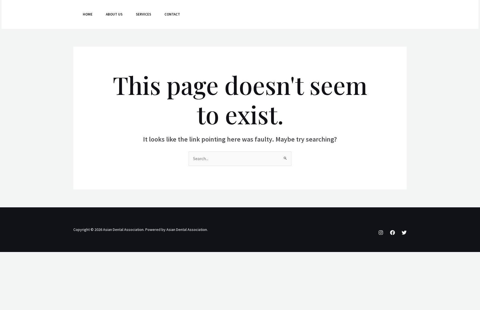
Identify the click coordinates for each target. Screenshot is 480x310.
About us (114, 14)
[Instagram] (330, 14)
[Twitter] (355, 14)
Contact (172, 14)
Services (143, 14)
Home (87, 14)
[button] (387, 14)
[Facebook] (342, 14)
